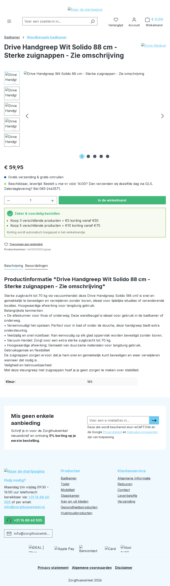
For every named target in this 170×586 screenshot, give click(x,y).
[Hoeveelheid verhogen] (52, 200)
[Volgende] (162, 115)
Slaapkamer (70, 496)
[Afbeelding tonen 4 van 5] (101, 156)
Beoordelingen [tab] (36, 266)
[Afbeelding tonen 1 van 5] (82, 156)
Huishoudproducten (76, 513)
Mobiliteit (68, 490)
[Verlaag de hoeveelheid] (8, 200)
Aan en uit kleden (74, 501)
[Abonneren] (154, 420)
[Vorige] (27, 115)
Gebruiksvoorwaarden (142, 432)
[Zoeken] (92, 21)
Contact (124, 490)
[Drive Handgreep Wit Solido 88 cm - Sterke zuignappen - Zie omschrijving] (95, 115)
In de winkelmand (112, 200)
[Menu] (9, 20)
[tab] (13, 266)
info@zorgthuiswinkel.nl (24, 507)
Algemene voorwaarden (92, 568)
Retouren (125, 484)
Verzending (126, 501)
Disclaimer (123, 568)
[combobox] (55, 21)
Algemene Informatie (134, 478)
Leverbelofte (127, 496)
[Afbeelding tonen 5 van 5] (107, 156)
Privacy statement (53, 568)
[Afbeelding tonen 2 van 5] (88, 156)
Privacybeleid (112, 432)
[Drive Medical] (153, 53)
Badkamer (69, 478)
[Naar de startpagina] (85, 9)
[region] (85, 115)
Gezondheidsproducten (79, 507)
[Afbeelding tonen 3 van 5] (94, 156)
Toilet (65, 484)
